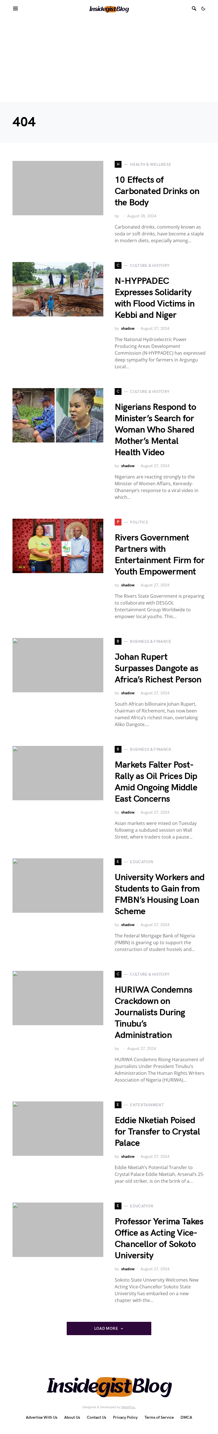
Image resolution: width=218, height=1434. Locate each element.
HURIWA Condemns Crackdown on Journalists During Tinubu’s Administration (153, 1012)
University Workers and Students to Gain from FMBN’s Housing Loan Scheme (159, 894)
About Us (72, 1417)
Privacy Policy (125, 1417)
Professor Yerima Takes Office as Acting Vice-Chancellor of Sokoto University (159, 1238)
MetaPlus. (128, 1407)
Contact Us (96, 1417)
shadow (128, 328)
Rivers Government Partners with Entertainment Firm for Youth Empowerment (159, 554)
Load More (106, 1328)
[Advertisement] (109, 59)
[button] (203, 8)
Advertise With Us (41, 1417)
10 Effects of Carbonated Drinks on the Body (157, 191)
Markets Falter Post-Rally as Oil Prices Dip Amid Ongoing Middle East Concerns (156, 782)
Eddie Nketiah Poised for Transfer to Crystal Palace (157, 1132)
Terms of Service (159, 1417)
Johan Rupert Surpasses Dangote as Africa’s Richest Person (158, 668)
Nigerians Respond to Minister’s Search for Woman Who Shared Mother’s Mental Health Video (155, 430)
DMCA (186, 1417)
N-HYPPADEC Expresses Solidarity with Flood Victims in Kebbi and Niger (154, 298)
